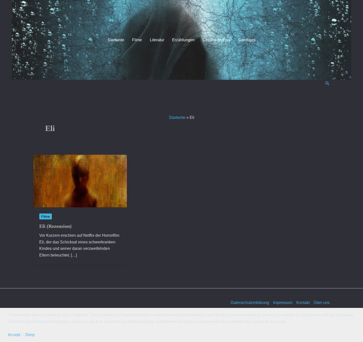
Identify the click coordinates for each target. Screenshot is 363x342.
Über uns (322, 302)
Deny (30, 335)
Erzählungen (183, 40)
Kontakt (303, 302)
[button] (327, 83)
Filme (137, 40)
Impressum (282, 302)
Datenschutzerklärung (250, 302)
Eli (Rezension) (55, 226)
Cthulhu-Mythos (216, 40)
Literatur (157, 40)
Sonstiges (247, 40)
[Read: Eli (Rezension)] (80, 181)
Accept (14, 335)
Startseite (116, 40)
